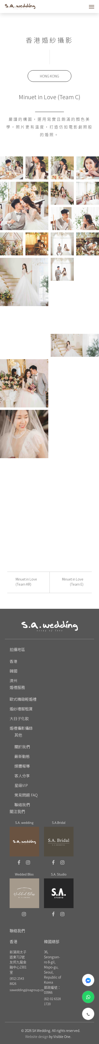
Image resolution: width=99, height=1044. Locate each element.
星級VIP (21, 785)
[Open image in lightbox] (11, 167)
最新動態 (22, 756)
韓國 (13, 671)
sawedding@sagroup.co (27, 990)
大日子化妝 (19, 718)
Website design (36, 1036)
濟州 (13, 680)
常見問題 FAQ (26, 795)
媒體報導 (22, 766)
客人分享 (22, 775)
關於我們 (22, 747)
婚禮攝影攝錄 (21, 728)
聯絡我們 (22, 804)
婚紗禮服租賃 (21, 709)
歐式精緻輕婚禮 (23, 699)
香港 (13, 661)
